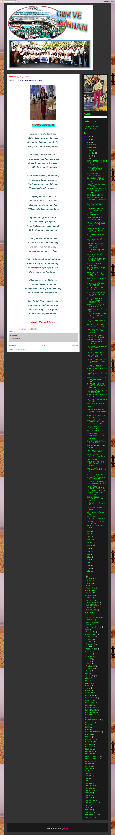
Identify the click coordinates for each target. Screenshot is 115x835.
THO (86, 778)
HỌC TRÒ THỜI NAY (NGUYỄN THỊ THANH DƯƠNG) (95, 330)
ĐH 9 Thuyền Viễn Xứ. (92, 719)
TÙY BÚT (88, 810)
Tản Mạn (88, 771)
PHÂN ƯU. (89, 749)
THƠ (87, 781)
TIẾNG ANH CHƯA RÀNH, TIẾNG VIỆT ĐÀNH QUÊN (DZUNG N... (96, 199)
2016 (87, 568)
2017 (87, 565)
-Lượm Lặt (88, 620)
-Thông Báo (89, 656)
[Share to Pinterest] (37, 329)
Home (43, 345)
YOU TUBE (89, 817)
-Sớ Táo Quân (90, 637)
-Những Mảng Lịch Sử (92, 627)
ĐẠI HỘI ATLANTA (91, 715)
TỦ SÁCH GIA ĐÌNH (91, 126)
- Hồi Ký (87, 583)
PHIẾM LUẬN (89, 751)
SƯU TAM (88, 763)
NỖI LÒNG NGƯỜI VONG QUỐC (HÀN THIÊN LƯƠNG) (95, 463)
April (89, 537)
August (89, 156)
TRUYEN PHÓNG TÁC (92, 803)
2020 (87, 557)
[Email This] (30, 329)
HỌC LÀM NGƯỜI (93, 459)
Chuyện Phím (89, 700)
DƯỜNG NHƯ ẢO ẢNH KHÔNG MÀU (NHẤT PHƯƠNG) (95, 169)
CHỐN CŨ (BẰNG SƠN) (95, 195)
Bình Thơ (88, 680)
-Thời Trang (89, 654)
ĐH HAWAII (89, 722)
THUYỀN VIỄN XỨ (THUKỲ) (96, 474)
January (90, 545)
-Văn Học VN (89, 676)
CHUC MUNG (89, 695)
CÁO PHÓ (88, 690)
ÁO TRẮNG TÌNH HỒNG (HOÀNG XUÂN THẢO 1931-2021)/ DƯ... (95, 300)
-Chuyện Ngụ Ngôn (91, 602)
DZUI (87, 727)
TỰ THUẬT (89, 805)
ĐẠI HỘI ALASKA (91, 710)
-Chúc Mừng (89, 600)
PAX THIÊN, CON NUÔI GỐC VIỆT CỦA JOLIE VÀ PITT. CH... (96, 210)
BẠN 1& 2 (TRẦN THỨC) (95, 352)
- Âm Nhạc (88, 578)
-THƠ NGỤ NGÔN (91, 649)
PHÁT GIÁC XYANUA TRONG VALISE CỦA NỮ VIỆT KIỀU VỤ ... (97, 315)
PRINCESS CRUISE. (92, 759)
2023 (87, 548)
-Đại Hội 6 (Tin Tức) (91, 605)
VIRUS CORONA (91, 815)
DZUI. (87, 729)
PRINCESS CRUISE (92, 756)
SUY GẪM (88, 766)
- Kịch (87, 585)
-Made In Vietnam (91, 622)
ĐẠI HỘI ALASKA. (91, 712)
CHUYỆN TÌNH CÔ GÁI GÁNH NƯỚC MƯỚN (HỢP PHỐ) (95, 341)
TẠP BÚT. (88, 773)
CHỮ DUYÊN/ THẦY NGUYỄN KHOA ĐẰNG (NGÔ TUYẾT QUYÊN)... (95, 421)
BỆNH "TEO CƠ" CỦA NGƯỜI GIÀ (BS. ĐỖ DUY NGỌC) (96, 274)
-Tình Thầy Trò (90, 666)
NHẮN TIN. (89, 746)
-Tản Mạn (88, 641)
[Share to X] (33, 329)
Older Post (74, 345)
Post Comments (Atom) (20, 349)
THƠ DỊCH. (89, 785)
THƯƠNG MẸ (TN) (93, 215)
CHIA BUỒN (89, 693)
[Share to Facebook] (35, 329)
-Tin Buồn (88, 661)
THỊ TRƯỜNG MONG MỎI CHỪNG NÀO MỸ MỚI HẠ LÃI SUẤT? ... (96, 385)
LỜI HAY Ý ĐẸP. (90, 739)
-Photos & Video (90, 634)
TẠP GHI (88, 776)
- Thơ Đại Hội (89, 595)
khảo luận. (88, 734)
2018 (87, 562)
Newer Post (12, 345)
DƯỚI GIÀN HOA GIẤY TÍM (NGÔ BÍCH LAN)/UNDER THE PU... (96, 223)
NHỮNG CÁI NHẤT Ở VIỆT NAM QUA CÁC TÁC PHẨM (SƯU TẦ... (97, 411)
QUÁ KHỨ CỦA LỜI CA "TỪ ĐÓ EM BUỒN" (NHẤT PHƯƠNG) (96, 492)
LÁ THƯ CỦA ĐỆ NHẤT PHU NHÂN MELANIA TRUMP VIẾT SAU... (96, 361)
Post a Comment (16, 338)
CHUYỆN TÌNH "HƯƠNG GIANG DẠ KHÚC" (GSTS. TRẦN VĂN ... (96, 245)
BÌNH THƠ (88, 683)
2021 (87, 554)
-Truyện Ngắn (89, 668)
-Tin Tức (88, 663)
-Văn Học (88, 673)
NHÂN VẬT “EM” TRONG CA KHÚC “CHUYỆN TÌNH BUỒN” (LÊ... (96, 190)
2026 (87, 136)
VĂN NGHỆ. (89, 812)
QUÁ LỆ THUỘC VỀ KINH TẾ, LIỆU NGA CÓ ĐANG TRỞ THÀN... (97, 469)
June (89, 531)
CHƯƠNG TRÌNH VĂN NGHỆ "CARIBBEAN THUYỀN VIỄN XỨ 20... (97, 162)
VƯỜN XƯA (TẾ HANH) (95, 366)
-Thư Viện (88, 659)
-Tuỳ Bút (88, 671)
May (88, 534)
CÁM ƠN (88, 685)
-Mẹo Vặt (88, 624)
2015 (87, 571)
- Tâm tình (88, 593)
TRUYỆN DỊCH (90, 800)
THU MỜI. (88, 795)
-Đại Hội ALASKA (91, 610)
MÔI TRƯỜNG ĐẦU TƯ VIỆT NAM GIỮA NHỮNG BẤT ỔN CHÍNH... (96, 230)
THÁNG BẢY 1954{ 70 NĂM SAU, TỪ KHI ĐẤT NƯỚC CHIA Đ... (96, 294)
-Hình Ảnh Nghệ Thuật (92, 617)
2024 (87, 142)
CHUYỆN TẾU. (90, 702)
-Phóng (87, 629)
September (91, 153)
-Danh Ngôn (89, 612)
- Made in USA (90, 590)
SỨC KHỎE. (89, 761)
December (90, 144)
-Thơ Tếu (88, 651)
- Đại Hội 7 (88, 580)
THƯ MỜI (88, 793)
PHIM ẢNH (88, 754)
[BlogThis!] (32, 329)
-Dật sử (87, 615)
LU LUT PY (89, 741)
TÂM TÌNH (88, 768)
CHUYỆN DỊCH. (90, 698)
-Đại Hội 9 (88, 607)
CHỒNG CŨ (91, 406)
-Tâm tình (88, 639)
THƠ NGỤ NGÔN (91, 790)
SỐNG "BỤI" (91, 438)
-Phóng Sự (88, 632)
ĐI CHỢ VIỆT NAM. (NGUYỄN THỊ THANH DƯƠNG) (95, 498)
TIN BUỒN (88, 798)
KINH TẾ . (88, 737)
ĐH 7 (87, 717)
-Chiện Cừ (88, 598)
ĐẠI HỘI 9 (88, 705)
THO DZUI (88, 788)
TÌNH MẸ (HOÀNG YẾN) (95, 431)
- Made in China (90, 588)
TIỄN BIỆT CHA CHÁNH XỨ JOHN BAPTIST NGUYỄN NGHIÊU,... (96, 379)
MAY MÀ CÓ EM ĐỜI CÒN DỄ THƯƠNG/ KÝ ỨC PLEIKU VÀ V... (97, 347)
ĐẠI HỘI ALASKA (91, 707)
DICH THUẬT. (89, 724)
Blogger (65, 829)
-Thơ (13, 331)
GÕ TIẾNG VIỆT (90, 129)
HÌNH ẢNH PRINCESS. (93, 732)
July (88, 158)
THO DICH (88, 783)
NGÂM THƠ (89, 744)
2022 (87, 551)
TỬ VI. (87, 807)
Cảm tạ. (87, 688)
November (90, 147)
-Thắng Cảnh (89, 644)
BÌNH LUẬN (89, 678)
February (90, 542)
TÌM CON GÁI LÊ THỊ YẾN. (96, 404)
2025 (87, 139)
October (90, 150)
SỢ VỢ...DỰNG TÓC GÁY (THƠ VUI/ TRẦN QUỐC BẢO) (95, 179)
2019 (87, 560)
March (89, 539)
